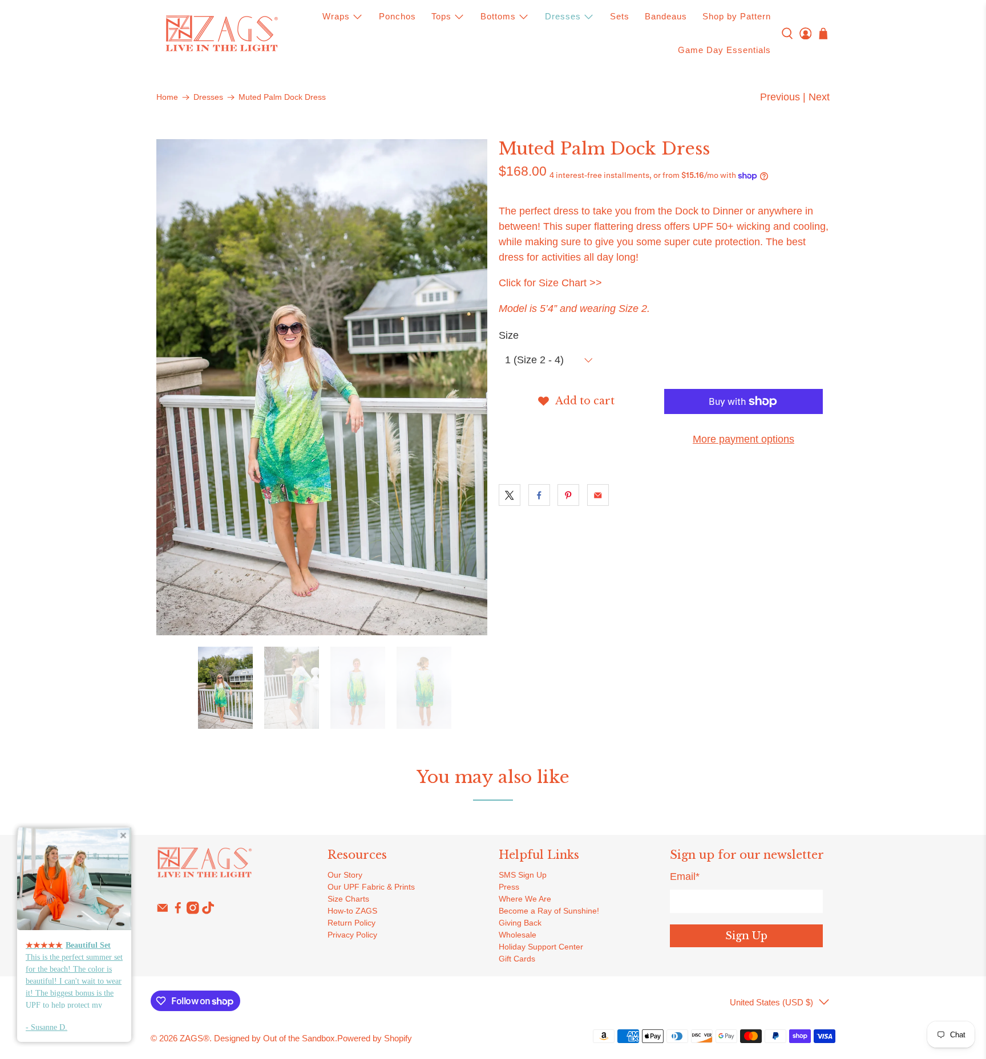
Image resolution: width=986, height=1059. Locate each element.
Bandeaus (666, 16)
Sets (619, 16)
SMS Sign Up (523, 874)
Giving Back (520, 922)
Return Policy (351, 922)
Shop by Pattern (736, 16)
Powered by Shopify (374, 1038)
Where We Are (525, 898)
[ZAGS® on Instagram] (193, 911)
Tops (441, 16)
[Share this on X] (509, 495)
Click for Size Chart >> (550, 283)
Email (685, 876)
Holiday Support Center (541, 946)
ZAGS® (194, 1038)
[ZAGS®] (221, 33)
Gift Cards (517, 958)
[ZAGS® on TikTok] (208, 911)
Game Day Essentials (724, 50)
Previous (780, 97)
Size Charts (348, 898)
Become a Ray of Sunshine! (549, 910)
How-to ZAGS (352, 910)
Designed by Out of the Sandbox (274, 1038)
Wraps (336, 16)
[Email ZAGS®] (162, 911)
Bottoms (498, 16)
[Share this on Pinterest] (568, 495)
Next (819, 97)
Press (509, 886)
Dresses (563, 16)
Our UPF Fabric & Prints (371, 886)
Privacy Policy (352, 934)
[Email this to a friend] (598, 495)
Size (509, 335)
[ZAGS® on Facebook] (178, 911)
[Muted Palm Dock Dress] (321, 387)
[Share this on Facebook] (539, 495)
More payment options (743, 439)
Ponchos (397, 16)
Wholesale (517, 934)
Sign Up (746, 936)
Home (167, 98)
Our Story (345, 874)
